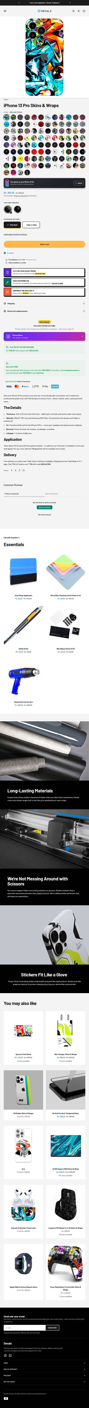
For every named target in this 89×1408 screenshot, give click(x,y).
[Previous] (18, 3)
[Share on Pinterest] (19, 470)
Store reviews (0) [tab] (51, 494)
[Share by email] (23, 470)
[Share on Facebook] (12, 470)
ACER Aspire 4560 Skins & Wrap (65, 1169)
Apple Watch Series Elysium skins (23, 1287)
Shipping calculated (21, 196)
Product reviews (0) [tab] (12, 494)
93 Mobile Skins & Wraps (23, 1113)
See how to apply (57, 283)
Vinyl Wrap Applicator (23, 595)
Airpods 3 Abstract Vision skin (23, 1228)
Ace (23, 1169)
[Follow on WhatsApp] (10, 1355)
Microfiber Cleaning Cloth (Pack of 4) (66, 595)
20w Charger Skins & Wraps (65, 1054)
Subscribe (52, 1328)
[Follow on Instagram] (5, 1355)
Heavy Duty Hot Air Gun (23, 702)
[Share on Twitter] (15, 470)
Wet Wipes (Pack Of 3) (66, 649)
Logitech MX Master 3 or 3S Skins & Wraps (65, 1228)
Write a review (44, 507)
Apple (6, 99)
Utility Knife (23, 649)
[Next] (70, 3)
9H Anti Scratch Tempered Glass (65, 1113)
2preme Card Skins (23, 1054)
